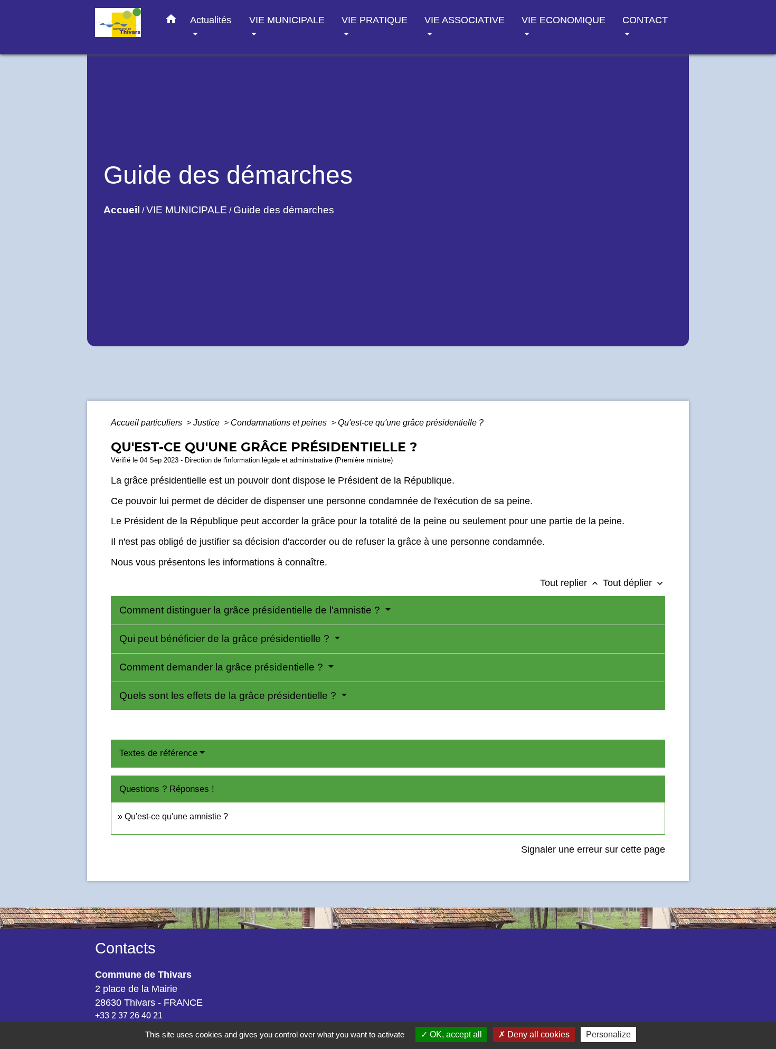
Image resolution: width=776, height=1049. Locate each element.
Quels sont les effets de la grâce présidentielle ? (229, 695)
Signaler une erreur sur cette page (593, 849)
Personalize (608, 1034)
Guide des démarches (283, 209)
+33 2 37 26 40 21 (129, 1015)
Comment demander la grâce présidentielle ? (222, 667)
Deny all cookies (537, 1034)
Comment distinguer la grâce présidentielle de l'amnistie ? (251, 610)
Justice (207, 422)
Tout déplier (634, 583)
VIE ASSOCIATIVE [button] (464, 19)
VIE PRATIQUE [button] (375, 19)
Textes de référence (158, 753)
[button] (171, 21)
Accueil (121, 209)
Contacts (125, 948)
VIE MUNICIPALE (186, 209)
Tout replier (570, 583)
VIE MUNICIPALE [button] (287, 19)
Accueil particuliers (147, 422)
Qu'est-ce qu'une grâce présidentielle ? (411, 422)
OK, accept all (455, 1034)
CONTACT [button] (645, 19)
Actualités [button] (210, 19)
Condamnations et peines (280, 422)
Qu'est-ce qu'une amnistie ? (176, 816)
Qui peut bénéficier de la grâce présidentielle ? (225, 638)
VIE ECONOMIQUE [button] (563, 19)
